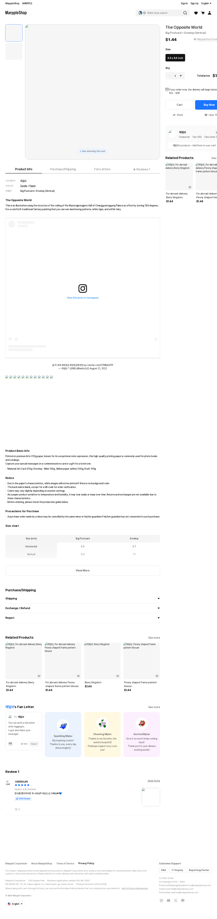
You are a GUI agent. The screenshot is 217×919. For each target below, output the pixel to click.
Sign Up (195, 3)
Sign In (184, 3)
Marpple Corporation (16, 863)
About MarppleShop (41, 863)
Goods (23, 185)
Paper (32, 185)
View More (83, 570)
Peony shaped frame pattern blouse (140, 684)
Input (34, 743)
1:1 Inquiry (177, 870)
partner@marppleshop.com (180, 889)
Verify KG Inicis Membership (135, 888)
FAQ (163, 870)
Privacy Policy (86, 863)
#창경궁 (65, 365)
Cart (179, 104)
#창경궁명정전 (76, 365)
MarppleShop (12, 3)
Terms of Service (65, 863)
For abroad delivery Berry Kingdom (20, 684)
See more (154, 637)
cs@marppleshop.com (200, 885)
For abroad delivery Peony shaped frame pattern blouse (62, 684)
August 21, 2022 (98, 368)
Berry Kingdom (93, 682)
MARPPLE (27, 3)
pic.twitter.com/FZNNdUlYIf (98, 365)
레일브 (23, 180)
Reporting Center (199, 870)
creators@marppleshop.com (184, 892)
